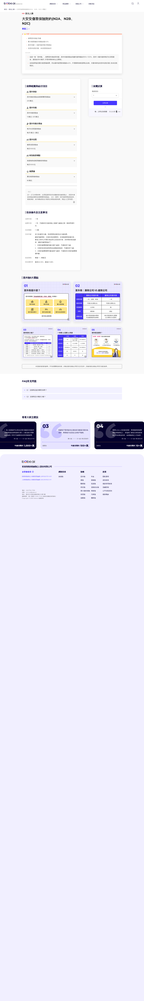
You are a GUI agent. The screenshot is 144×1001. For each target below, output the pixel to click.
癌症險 (83, 487)
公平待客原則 (107, 491)
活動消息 (91, 4)
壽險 (82, 480)
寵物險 (93, 480)
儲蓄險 (83, 498)
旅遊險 (61, 476)
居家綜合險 (95, 487)
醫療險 (83, 484)
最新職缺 (106, 494)
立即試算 (105, 103)
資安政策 (106, 480)
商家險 (93, 491)
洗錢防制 (106, 487)
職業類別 (95, 91)
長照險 (83, 494)
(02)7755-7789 (30, 490)
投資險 (93, 484)
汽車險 (93, 494)
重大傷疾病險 (85, 491)
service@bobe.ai (31, 492)
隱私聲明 (106, 476)
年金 (92, 476)
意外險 (83, 476)
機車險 (93, 498)
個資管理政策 (107, 484)
